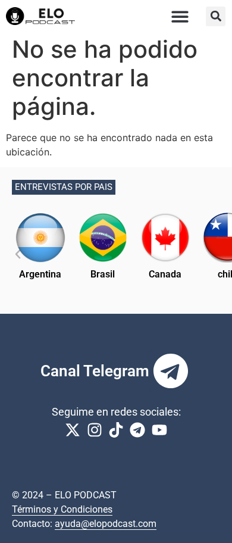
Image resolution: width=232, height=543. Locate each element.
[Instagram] (94, 430)
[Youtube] (159, 430)
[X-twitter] (72, 430)
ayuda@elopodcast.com (105, 523)
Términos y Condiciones (62, 509)
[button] (181, 16)
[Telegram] (170, 370)
